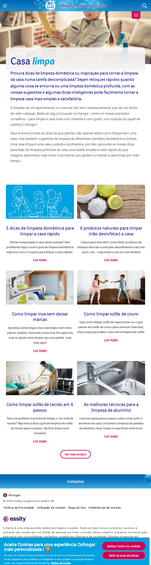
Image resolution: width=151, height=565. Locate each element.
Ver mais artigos (75, 454)
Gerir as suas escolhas (124, 555)
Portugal (14, 495)
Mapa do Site (77, 507)
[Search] (144, 5)
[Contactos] (136, 15)
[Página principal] (50, 5)
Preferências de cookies (105, 507)
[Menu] (5, 5)
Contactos (75, 481)
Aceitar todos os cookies (124, 546)
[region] (74, 551)
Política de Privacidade (19, 507)
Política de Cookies (61, 562)
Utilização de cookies (51, 507)
